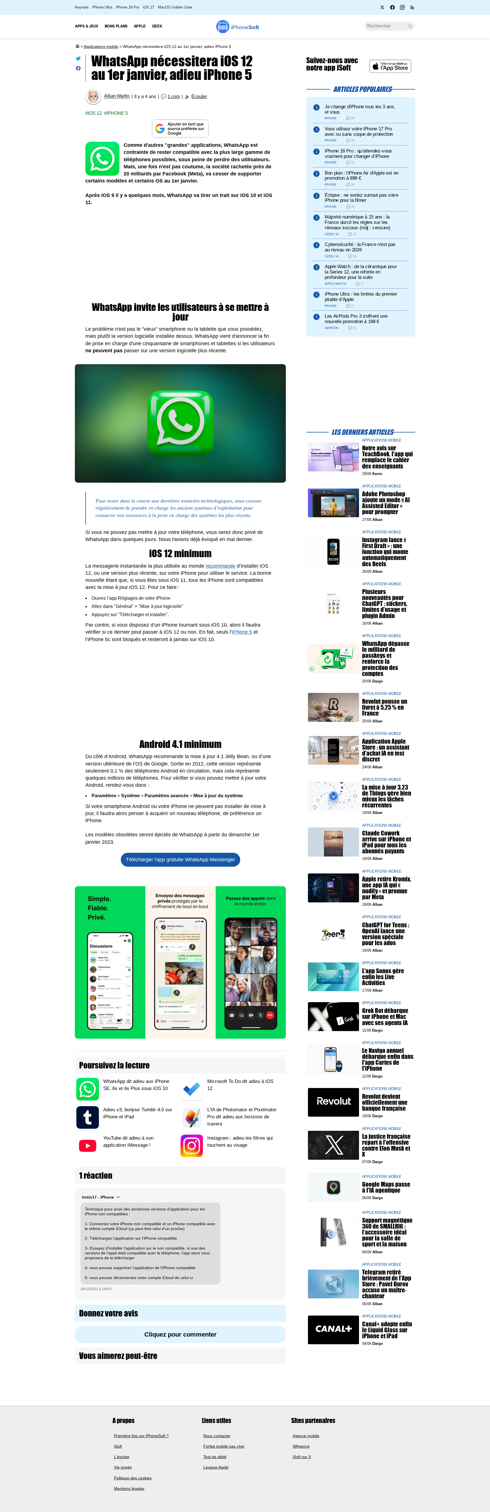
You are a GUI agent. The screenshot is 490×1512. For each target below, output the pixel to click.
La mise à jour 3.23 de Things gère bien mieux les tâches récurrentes (386, 796)
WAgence (301, 1446)
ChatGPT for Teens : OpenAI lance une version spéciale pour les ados (385, 934)
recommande (220, 566)
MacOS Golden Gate (175, 7)
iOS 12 (95, 113)
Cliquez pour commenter (180, 1334)
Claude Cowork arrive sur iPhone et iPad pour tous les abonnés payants (386, 842)
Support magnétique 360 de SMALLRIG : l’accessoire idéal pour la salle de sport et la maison (387, 1232)
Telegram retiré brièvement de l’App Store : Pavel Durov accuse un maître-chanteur (386, 1284)
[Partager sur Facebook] (78, 69)
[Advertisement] (180, 254)
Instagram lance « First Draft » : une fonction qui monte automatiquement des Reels (385, 552)
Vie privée (123, 1467)
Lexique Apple (216, 1467)
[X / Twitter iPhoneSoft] (382, 9)
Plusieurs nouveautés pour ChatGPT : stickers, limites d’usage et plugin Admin (384, 604)
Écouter (199, 96)
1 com (174, 96)
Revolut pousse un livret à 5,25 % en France (384, 707)
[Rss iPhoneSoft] (412, 9)
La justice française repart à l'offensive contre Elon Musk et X (386, 1145)
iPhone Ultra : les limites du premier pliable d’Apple (361, 296)
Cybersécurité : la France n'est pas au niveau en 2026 (360, 247)
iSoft (118, 1446)
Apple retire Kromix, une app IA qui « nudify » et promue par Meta (386, 888)
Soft (245, 27)
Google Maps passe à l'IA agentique (386, 1187)
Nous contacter (217, 1435)
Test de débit (214, 1456)
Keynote (81, 7)
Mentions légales (129, 1488)
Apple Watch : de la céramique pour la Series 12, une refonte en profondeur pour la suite (361, 272)
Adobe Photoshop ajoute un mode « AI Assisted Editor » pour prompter (386, 503)
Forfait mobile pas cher (224, 1446)
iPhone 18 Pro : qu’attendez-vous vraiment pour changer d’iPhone (358, 153)
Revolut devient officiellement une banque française (384, 1102)
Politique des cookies (133, 1478)
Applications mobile (101, 46)
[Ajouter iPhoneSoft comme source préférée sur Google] (180, 128)
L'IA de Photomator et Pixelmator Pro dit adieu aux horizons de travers (242, 1117)
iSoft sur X (302, 1456)
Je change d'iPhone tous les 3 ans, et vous (360, 109)
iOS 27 (148, 7)
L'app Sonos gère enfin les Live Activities (383, 976)
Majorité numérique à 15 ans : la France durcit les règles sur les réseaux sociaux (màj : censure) (357, 222)
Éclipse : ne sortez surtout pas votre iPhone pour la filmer (361, 197)
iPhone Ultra (102, 7)
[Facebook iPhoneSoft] (392, 9)
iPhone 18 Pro (127, 7)
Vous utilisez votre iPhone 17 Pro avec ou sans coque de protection (359, 131)
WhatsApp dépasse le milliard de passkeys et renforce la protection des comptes (385, 659)
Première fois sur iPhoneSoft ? (141, 1435)
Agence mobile (306, 1435)
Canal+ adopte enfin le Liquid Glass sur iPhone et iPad (387, 1330)
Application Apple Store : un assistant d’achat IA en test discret (385, 750)
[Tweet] (78, 59)
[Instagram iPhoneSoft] (402, 9)
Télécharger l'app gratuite (180, 859)
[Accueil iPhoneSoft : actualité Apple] (77, 46)
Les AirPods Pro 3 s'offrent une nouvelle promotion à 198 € (356, 318)
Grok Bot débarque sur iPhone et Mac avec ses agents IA (385, 1016)
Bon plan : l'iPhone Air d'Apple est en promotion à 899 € (361, 175)
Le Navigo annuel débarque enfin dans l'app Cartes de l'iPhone (387, 1059)
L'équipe (121, 1456)
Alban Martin (117, 96)
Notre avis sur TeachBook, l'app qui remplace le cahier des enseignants (387, 457)
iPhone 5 (117, 113)
